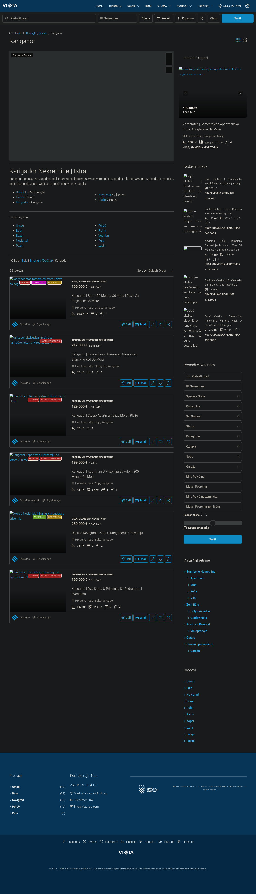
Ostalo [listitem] (190, 637)
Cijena (146, 18)
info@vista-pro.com (86, 806)
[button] (238, 40)
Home (99, 6)
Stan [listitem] (193, 585)
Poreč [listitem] (190, 701)
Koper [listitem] (190, 721)
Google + (150, 841)
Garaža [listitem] (195, 651)
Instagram (111, 841)
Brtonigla (21, 288)
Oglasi (131, 6)
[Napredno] (202, 18)
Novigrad (22, 336)
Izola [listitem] (189, 727)
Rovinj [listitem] (190, 741)
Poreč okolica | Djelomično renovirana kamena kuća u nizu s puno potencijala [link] (223, 321)
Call (128, 420)
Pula (101, 336)
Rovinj (102, 326)
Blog (148, 6)
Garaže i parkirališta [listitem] (199, 644)
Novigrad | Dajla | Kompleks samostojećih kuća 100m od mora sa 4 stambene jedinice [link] (223, 245)
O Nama (162, 6)
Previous (185, 93)
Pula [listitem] (189, 708)
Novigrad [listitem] (192, 694)
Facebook (73, 841)
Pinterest (188, 841)
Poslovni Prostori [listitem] (198, 624)
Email (143, 420)
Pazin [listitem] (190, 714)
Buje (19, 326)
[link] (38, 394)
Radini (102, 296)
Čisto (213, 18)
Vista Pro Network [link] (29, 596)
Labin (101, 341)
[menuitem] (229, 6)
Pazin (19, 341)
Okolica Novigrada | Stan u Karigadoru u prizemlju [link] (107, 629)
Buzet (19, 331)
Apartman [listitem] (196, 578)
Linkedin (131, 841)
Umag (20, 321)
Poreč (102, 321)
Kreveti (166, 18)
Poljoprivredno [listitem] (200, 611)
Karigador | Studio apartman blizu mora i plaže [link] (105, 512)
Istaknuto (115, 6)
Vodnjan (103, 331)
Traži (237, 18)
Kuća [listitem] (193, 591)
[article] (213, 111)
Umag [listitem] (190, 681)
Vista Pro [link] (25, 420)
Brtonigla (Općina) (36, 33)
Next (240, 93)
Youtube (168, 841)
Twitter (92, 841)
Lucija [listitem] (190, 734)
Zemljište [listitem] (192, 604)
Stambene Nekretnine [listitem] (200, 571)
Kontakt (182, 6)
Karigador (22, 298)
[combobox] (161, 366)
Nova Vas (104, 291)
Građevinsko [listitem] (198, 618)
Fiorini (20, 293)
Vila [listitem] (193, 598)
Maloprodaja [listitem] (198, 631)
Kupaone (187, 18)
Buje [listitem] (189, 688)
